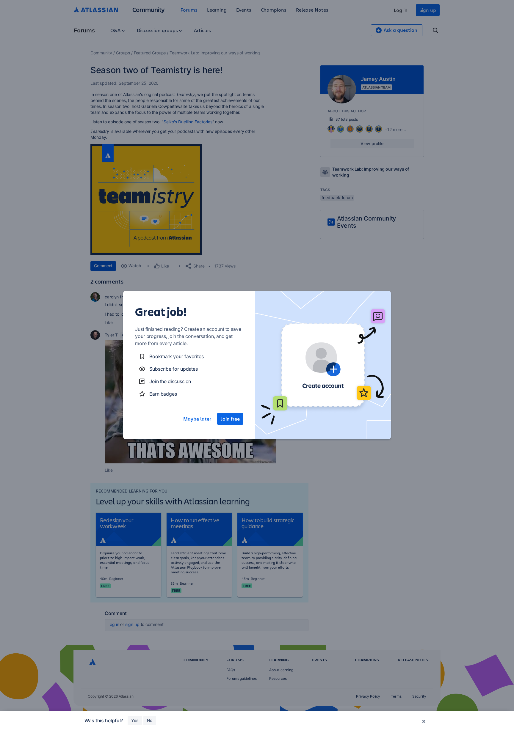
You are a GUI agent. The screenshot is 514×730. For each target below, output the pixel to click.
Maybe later (197, 419)
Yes (135, 720)
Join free (230, 419)
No (149, 720)
